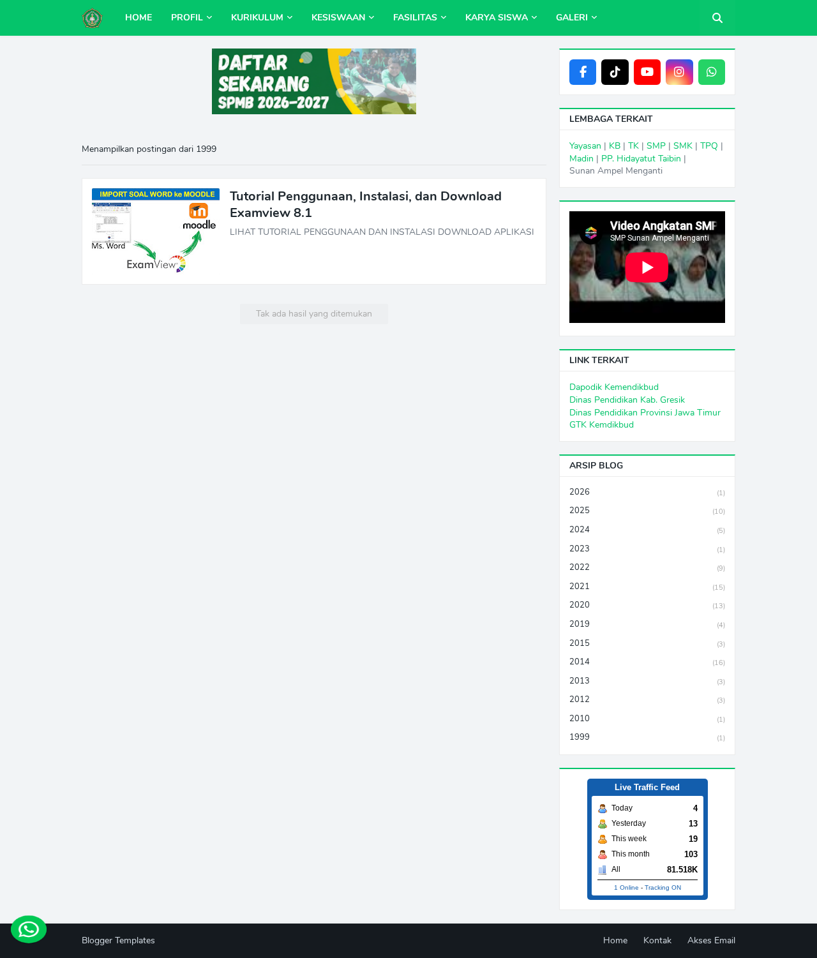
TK (633, 146)
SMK (683, 146)
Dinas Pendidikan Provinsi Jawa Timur (645, 413)
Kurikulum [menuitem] (257, 17)
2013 (647, 681)
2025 (647, 510)
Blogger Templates (118, 940)
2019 (647, 624)
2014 (647, 662)
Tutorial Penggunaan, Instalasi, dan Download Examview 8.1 (366, 204)
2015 (647, 643)
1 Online (626, 887)
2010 (647, 718)
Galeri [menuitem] (572, 17)
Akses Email (711, 940)
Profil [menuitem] (187, 17)
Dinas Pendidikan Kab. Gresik (627, 400)
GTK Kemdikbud (601, 425)
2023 (647, 549)
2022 (647, 567)
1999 (647, 737)
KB (614, 146)
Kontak (657, 940)
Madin (581, 159)
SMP (656, 146)
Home (615, 940)
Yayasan (585, 146)
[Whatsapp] (28, 929)
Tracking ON (663, 887)
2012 (647, 699)
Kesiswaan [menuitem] (338, 17)
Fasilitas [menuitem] (415, 17)
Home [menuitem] (138, 17)
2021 (647, 586)
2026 (647, 492)
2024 (647, 529)
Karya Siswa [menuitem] (496, 17)
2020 (647, 605)
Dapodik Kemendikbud (614, 387)
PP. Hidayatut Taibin (641, 159)
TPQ (709, 146)
